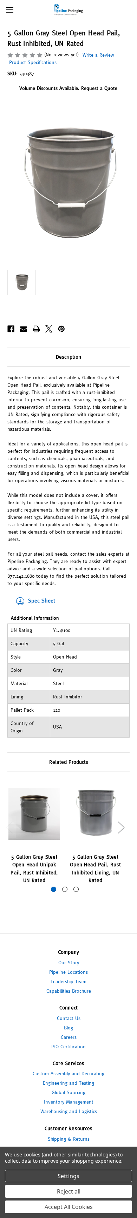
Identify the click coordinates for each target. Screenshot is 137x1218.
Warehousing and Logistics (68, 1111)
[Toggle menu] (9, 9)
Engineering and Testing (68, 1083)
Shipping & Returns (69, 1139)
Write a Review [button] (98, 55)
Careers (69, 1037)
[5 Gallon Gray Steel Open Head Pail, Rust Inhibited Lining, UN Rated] (95, 814)
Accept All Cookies (69, 1207)
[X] (48, 329)
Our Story (68, 962)
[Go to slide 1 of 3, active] (53, 889)
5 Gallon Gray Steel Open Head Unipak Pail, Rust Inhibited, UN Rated (34, 868)
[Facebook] (10, 329)
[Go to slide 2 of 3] (64, 889)
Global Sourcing (68, 1092)
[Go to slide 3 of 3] (76, 889)
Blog (68, 1027)
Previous (9, 827)
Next (121, 827)
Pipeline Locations (68, 972)
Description (68, 357)
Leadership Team (68, 981)
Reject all (68, 1191)
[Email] (23, 329)
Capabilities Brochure (68, 991)
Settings (68, 1176)
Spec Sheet (41, 600)
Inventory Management (68, 1102)
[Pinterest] (61, 329)
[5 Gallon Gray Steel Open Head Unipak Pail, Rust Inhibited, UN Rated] (34, 814)
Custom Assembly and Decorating (68, 1073)
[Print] (36, 329)
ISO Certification (68, 1046)
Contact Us (68, 1018)
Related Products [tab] (68, 762)
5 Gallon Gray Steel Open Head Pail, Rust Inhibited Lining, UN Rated (95, 868)
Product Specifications (32, 62)
